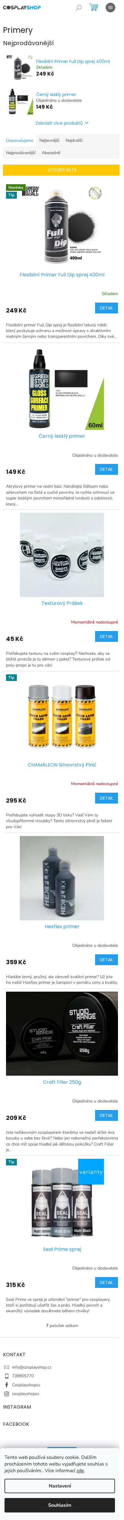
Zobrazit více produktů (59, 123)
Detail (106, 308)
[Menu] (110, 8)
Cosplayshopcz (26, 1385)
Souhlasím (59, 1505)
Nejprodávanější (21, 153)
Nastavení (60, 1486)
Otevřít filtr (62, 170)
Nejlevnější (49, 140)
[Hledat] (79, 8)
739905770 (23, 1376)
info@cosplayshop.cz (31, 1367)
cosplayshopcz (25, 1394)
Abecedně (51, 153)
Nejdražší (74, 140)
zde (80, 1470)
